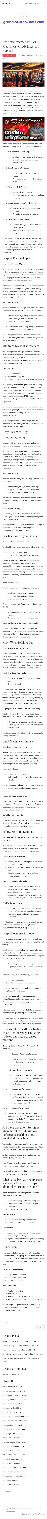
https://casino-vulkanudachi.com (15, 1421)
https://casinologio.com (11, 1472)
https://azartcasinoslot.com (13, 1404)
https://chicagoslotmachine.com (15, 1391)
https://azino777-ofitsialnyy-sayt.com (17, 1395)
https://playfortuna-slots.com (14, 1429)
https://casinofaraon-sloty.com (14, 1463)
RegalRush (7, 1492)
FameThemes (39, 1514)
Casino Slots (9, 55)
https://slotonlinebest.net (12, 1425)
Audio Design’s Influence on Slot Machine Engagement (23, 1354)
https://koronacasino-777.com (14, 1455)
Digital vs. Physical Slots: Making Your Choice (19, 1341)
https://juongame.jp (10, 1480)
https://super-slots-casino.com (14, 1467)
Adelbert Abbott (26, 55)
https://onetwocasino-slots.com (14, 1442)
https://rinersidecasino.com (13, 1412)
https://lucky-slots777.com (13, 1408)
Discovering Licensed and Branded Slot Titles (20, 1350)
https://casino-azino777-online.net (16, 1416)
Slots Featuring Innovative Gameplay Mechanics (21, 1345)
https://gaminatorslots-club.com (15, 1399)
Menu (7, 3)
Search (5, 1323)
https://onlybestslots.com (12, 1387)
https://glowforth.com (11, 1484)
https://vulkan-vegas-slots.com (14, 1450)
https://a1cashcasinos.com (13, 1459)
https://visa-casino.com (11, 1438)
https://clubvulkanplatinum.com (14, 1446)
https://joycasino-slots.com (13, 1433)
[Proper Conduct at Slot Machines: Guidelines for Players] (23, 74)
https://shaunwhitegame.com (14, 1476)
